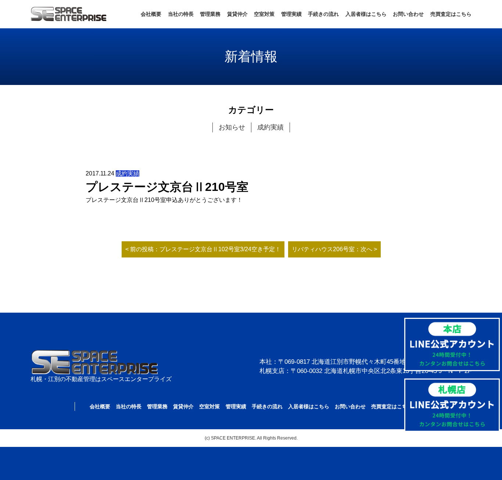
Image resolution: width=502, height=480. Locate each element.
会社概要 (151, 14)
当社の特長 (181, 14)
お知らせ (232, 127)
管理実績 (291, 14)
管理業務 (210, 14)
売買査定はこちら (450, 14)
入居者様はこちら (366, 14)
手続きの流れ (323, 14)
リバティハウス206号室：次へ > (334, 249)
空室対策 (264, 14)
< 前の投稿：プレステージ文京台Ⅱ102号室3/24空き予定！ (203, 249)
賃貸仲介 (237, 14)
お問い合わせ (408, 14)
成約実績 (270, 127)
